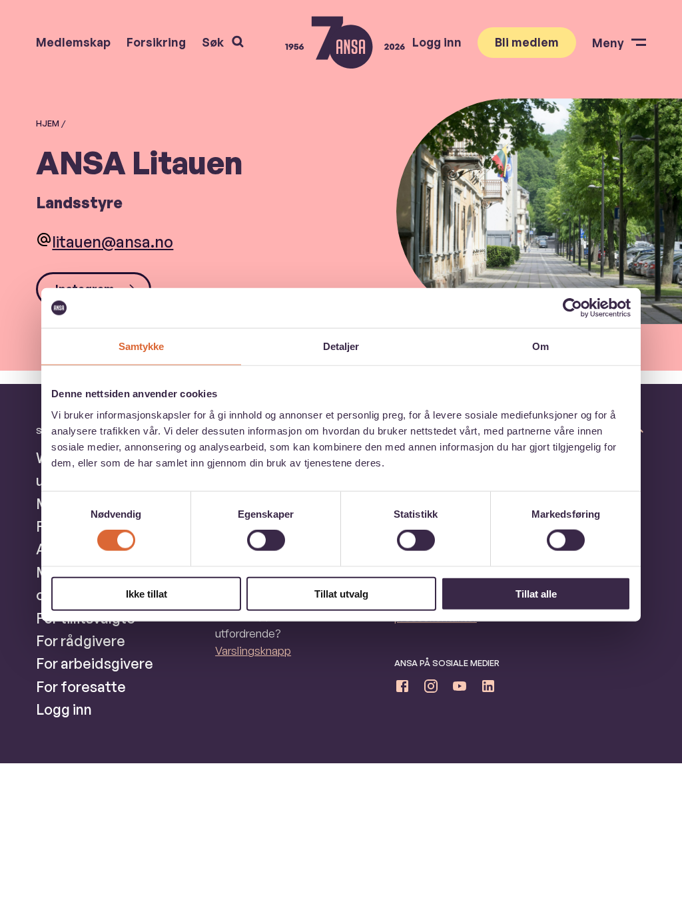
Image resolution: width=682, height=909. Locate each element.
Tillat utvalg (341, 593)
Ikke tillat (146, 593)
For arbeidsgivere (94, 663)
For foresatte (81, 686)
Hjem (47, 123)
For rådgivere (80, 640)
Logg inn (437, 42)
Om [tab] (540, 346)
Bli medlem (527, 42)
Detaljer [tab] (341, 346)
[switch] (266, 540)
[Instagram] (431, 688)
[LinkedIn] (488, 688)
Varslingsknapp (253, 650)
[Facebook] (402, 688)
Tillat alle (536, 593)
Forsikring (156, 42)
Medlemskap (73, 42)
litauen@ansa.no (112, 242)
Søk (213, 42)
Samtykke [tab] (142, 346)
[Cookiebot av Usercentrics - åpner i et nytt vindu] (572, 308)
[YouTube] (460, 688)
